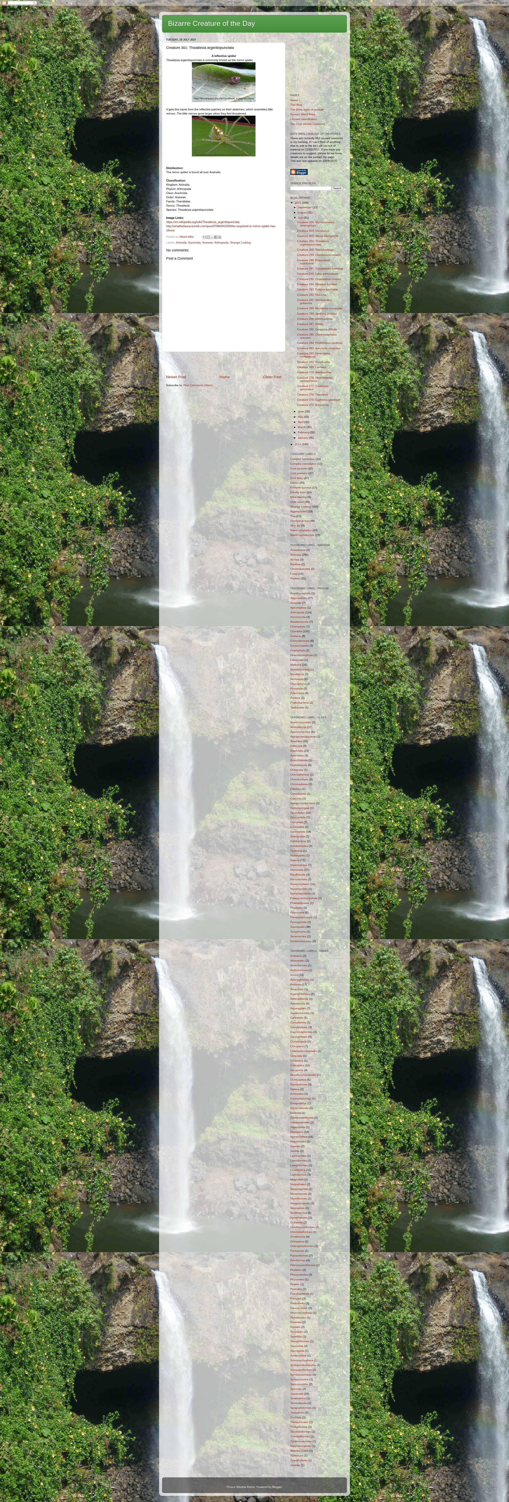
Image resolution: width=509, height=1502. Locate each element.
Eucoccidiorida (299, 1108)
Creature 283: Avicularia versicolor (318, 348)
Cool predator (299, 473)
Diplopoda (296, 822)
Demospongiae (299, 808)
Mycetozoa (297, 674)
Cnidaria (295, 636)
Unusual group (299, 520)
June (301, 411)
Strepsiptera (298, 1398)
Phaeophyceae (299, 903)
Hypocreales (298, 1141)
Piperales (296, 1289)
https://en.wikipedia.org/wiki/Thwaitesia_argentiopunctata (202, 222)
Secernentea (298, 936)
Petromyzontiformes (303, 1265)
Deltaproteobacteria (302, 803)
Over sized (297, 501)
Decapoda (296, 1070)
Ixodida (294, 1151)
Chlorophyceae (299, 774)
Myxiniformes (298, 1198)
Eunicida (295, 1112)
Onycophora (298, 683)
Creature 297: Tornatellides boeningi (320, 268)
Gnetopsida (297, 836)
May (301, 416)
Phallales (296, 1269)
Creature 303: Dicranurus (313, 230)
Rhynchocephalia (301, 1312)
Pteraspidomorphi (301, 917)
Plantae (295, 578)
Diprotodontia (298, 1084)
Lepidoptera (297, 1169)
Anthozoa (296, 746)
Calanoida (296, 1017)
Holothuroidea (299, 846)
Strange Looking (240, 242)
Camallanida (298, 1022)
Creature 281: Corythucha (313, 362)
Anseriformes (298, 965)
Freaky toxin (298, 492)
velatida (295, 1465)
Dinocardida (297, 817)
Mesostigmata (299, 1189)
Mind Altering (298, 497)
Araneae (207, 242)
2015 (298, 202)
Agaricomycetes (300, 731)
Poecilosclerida (299, 1293)
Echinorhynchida (300, 1098)
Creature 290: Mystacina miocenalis (319, 308)
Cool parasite (298, 468)
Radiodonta (297, 1303)
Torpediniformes (300, 1431)
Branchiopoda (299, 760)
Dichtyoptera (298, 1079)
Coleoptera (297, 1065)
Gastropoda (297, 831)
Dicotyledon (297, 812)
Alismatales (297, 960)
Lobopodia (297, 659)
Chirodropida (298, 1041)
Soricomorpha (299, 1384)
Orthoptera (297, 1241)
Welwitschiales (299, 1450)
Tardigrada (297, 707)
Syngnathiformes (301, 1407)
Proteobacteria (299, 702)
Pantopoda (297, 1250)
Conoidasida (298, 793)
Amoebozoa (297, 550)
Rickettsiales (298, 1317)
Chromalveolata (300, 568)
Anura (294, 975)
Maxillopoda (297, 874)
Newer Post (176, 377)
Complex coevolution (303, 463)
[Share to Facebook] (216, 237)
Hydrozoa (296, 850)
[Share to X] (212, 237)
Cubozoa (296, 798)
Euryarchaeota (299, 645)
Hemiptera (296, 1132)
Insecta (294, 860)
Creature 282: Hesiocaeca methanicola (313, 355)
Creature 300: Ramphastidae (315, 249)
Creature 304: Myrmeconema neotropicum (315, 224)
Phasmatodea (299, 1274)
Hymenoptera (298, 1136)
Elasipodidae (298, 1103)
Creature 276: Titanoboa (312, 394)
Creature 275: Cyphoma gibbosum (319, 399)
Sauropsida (297, 926)
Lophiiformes (298, 1174)
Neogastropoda (300, 1203)
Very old (295, 525)
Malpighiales (298, 1184)
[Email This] (204, 237)
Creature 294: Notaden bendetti (317, 284)
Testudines (297, 1412)
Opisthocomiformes (302, 1227)
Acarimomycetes (300, 722)
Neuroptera (297, 1208)
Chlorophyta (298, 626)
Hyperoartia (297, 855)
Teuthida (295, 1417)
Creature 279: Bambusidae (314, 372)
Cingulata (296, 1055)
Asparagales (298, 1008)
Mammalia (296, 869)
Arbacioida (297, 989)
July (301, 217)
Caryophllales (298, 1036)
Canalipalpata (299, 1027)
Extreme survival (300, 487)
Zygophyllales (299, 1460)
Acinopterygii (298, 727)
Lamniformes (298, 1160)
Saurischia (296, 1346)
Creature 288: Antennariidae (315, 318)
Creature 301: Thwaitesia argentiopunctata (313, 243)
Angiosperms (298, 598)
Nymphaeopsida (300, 893)
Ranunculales (298, 1308)
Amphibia (296, 741)
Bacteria (295, 564)
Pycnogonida (298, 922)
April (301, 422)
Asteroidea (297, 755)
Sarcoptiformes (299, 1341)
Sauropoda (297, 1350)
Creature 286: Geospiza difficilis (317, 329)
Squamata (296, 1393)
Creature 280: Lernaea (311, 367)
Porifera (295, 697)
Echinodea (297, 1093)
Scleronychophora (301, 1360)
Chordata (296, 631)
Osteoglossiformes (302, 1246)
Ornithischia (297, 1236)
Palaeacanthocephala (304, 898)
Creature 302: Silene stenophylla (317, 236)
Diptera (294, 1089)
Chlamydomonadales (303, 1051)
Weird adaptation (301, 530)
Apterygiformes (299, 979)
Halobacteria (298, 841)
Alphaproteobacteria (303, 736)
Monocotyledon (300, 884)
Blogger (277, 1487)
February (304, 432)
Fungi (293, 573)
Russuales (296, 1331)
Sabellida (296, 1336)
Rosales (295, 1327)
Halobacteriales (300, 1122)
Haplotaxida (297, 1127)
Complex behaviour (302, 459)
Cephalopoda (298, 765)
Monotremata (298, 1193)
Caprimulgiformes (301, 1032)
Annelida (295, 602)
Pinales (294, 1284)
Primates (295, 1298)
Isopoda (295, 1146)
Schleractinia (298, 1355)
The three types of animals (307, 109)
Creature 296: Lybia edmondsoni (317, 273)
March (302, 427)
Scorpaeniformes (301, 1369)
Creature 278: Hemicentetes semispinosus (315, 379)
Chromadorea (299, 784)
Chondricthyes (299, 779)
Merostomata (298, 879)
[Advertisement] (223, 363)
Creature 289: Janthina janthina (317, 313)
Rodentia (296, 1322)
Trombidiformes (300, 1436)
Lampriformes (299, 1165)
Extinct (294, 482)
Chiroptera (297, 1046)
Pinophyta (296, 688)
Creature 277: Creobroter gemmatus (313, 388)
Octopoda (296, 1222)
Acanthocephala (300, 593)
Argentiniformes (300, 994)
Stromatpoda (298, 1403)
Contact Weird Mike (302, 114)
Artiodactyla (297, 1003)
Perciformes (297, 1260)
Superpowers (298, 511)
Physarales (297, 1279)
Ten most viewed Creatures (307, 123)
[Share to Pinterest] (219, 237)
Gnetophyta (297, 650)
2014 (298, 444)
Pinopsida (296, 907)
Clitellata (295, 788)
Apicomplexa (298, 607)
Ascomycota (298, 617)
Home (225, 377)
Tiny (292, 516)
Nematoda (296, 679)
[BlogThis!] (208, 237)
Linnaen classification (303, 119)
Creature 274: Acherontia (313, 404)
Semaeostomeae (301, 1374)
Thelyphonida (298, 1426)
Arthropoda (221, 242)
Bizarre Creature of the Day (211, 23)
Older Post (272, 377)
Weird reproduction (302, 535)
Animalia (181, 242)
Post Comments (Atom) (198, 385)
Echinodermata (299, 640)
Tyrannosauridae (301, 1441)
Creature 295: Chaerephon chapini (319, 279)
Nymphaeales (299, 1217)
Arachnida (194, 242)
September (305, 207)
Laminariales (298, 1155)
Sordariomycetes (301, 941)
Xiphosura (296, 1455)
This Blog (296, 104)
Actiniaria (296, 955)
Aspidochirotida (300, 1013)
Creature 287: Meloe (310, 324)
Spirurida (296, 1389)
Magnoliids (297, 1179)
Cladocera (296, 1060)
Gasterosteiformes (302, 1117)
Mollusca (295, 664)
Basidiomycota (299, 621)
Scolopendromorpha (303, 1365)
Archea (294, 559)
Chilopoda (296, 769)
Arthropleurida (299, 998)
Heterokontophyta (301, 655)
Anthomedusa (299, 970)
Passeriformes (299, 1255)
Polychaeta (297, 693)
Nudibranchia (298, 1212)
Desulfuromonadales (303, 1074)
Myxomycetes (299, 888)
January (303, 437)
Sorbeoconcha (299, 1379)
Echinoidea (297, 826)
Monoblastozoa (300, 669)
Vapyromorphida (300, 1446)
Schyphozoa (298, 931)
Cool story (296, 478)
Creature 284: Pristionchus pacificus (319, 342)
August (302, 212)
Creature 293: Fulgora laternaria (317, 289)
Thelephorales (299, 1422)
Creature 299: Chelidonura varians (319, 254)
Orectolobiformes (301, 1231)
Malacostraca (298, 865)
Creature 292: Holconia (311, 294)
